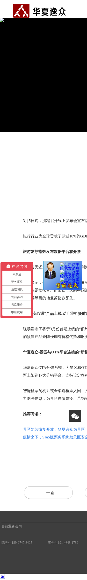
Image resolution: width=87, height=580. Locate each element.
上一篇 (48, 492)
